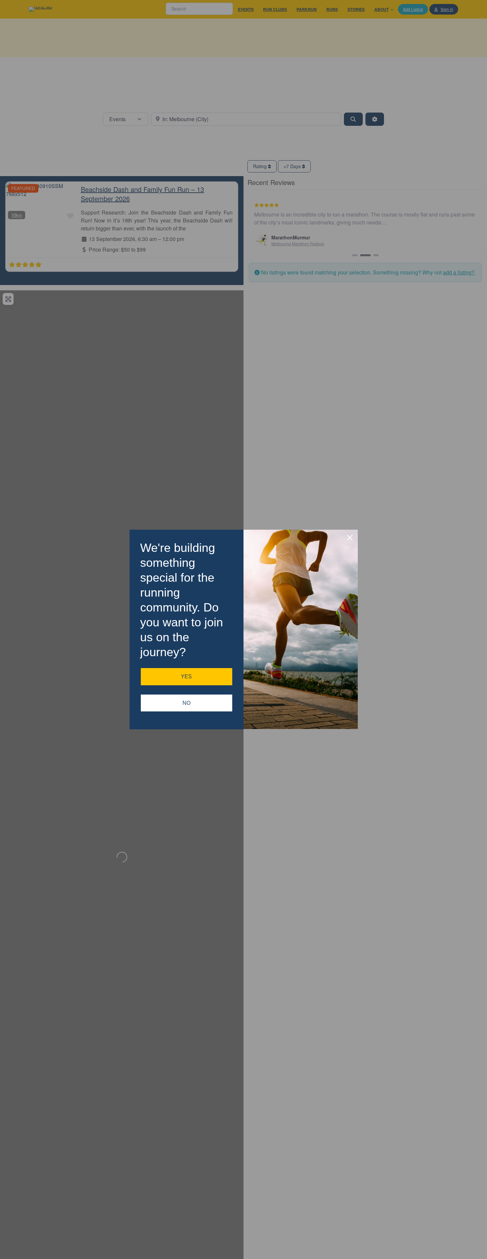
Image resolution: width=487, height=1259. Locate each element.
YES (186, 676)
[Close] (350, 538)
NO (186, 703)
